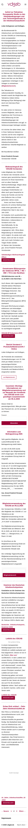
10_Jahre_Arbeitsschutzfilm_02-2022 (13, 799)
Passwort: (4, 415)
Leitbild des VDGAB (14, 639)
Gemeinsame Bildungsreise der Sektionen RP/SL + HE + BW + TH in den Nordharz (14, 271)
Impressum (6, 818)
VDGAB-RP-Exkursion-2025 (11, 333)
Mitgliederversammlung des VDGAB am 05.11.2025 (13, 504)
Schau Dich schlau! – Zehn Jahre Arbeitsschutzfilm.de (14, 707)
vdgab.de (10, 825)
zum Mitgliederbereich (9, 377)
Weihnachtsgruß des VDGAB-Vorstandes (14, 168)
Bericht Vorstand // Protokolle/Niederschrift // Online (14, 347)
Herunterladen (8, 802)
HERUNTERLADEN (8, 260)
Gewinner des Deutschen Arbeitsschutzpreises (14, 586)
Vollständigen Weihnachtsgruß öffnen (13, 256)
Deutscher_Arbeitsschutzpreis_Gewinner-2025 (13, 626)
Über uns (13, 655)
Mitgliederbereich (8, 86)
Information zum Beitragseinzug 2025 (14, 433)
